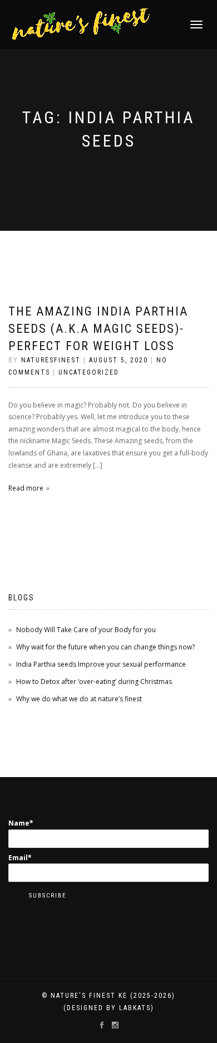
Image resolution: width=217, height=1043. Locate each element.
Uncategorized (88, 372)
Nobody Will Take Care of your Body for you (86, 629)
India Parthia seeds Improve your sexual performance (101, 664)
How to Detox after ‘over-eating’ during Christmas (94, 681)
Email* (20, 857)
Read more (25, 488)
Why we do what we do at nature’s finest (79, 699)
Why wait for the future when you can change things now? (105, 647)
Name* (20, 823)
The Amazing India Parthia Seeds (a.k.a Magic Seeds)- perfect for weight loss (98, 328)
